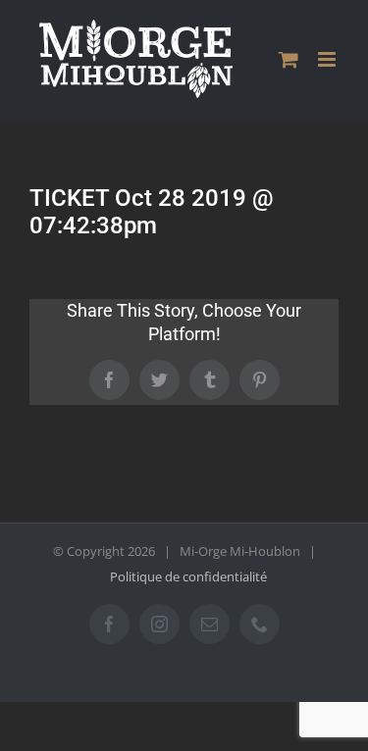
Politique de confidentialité (188, 576)
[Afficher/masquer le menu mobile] (328, 59)
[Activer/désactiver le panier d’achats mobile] (288, 59)
